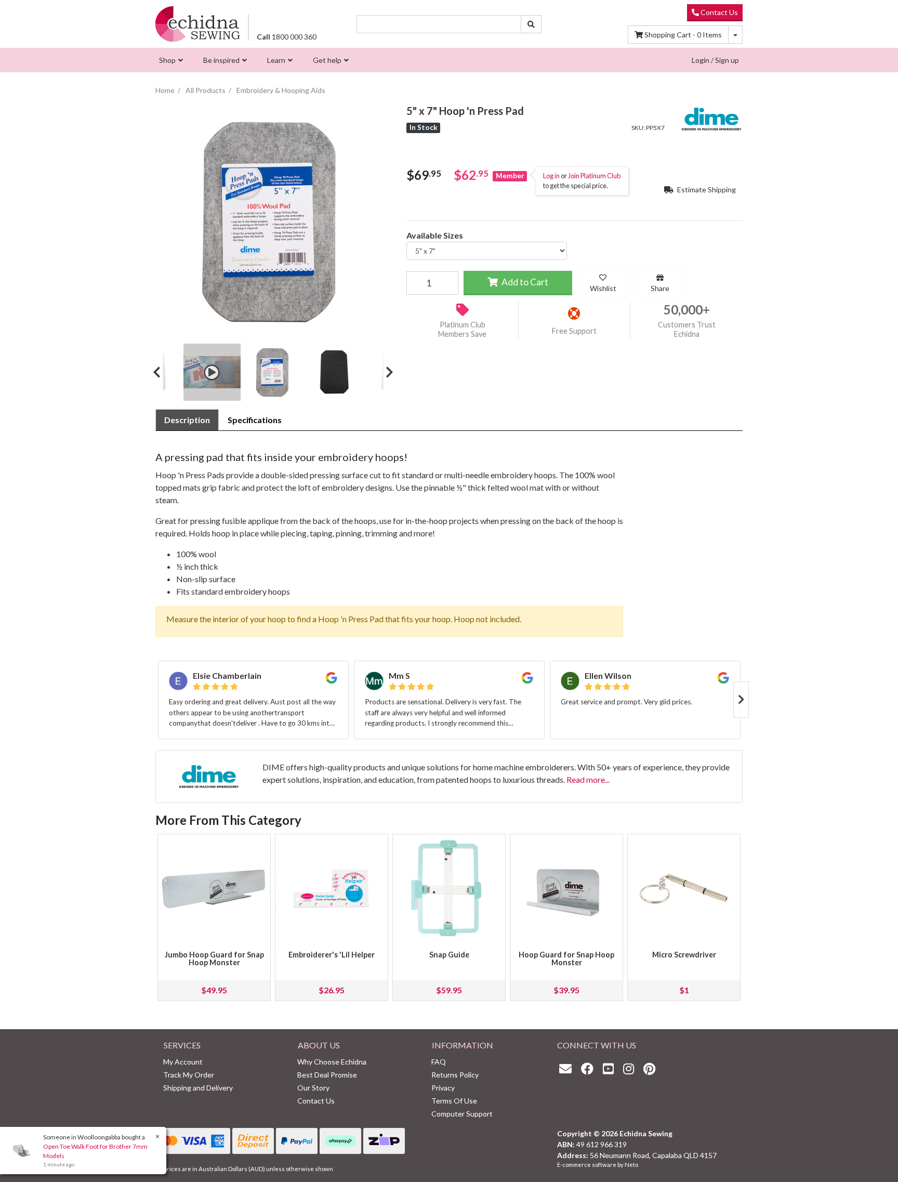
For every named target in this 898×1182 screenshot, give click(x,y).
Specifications (255, 420)
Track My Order (188, 1074)
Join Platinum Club (594, 176)
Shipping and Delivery (198, 1087)
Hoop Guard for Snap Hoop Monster (566, 958)
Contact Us (718, 12)
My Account (183, 1061)
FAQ (438, 1061)
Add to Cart (524, 282)
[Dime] (711, 118)
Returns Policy (455, 1074)
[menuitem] (170, 60)
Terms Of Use (454, 1100)
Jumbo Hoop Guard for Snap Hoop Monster (214, 958)
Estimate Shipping (706, 189)
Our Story (313, 1087)
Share (660, 288)
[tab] (187, 420)
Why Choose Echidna (331, 1061)
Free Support (574, 330)
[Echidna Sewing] (198, 23)
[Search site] (531, 24)
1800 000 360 (286, 36)
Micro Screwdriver (684, 954)
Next (385, 372)
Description (187, 420)
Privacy (443, 1087)
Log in (551, 176)
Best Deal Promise (327, 1074)
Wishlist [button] (603, 288)
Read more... (588, 779)
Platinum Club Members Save (462, 329)
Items (683, 34)
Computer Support (462, 1113)
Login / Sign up (715, 60)
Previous (160, 372)
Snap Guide (449, 954)
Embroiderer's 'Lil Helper (331, 954)
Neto (631, 1164)
